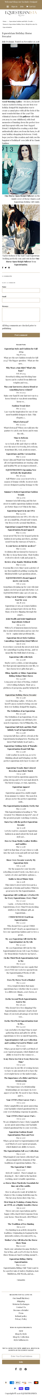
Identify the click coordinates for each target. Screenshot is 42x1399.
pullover (26, 116)
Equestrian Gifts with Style (21, 657)
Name (4, 287)
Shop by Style (21, 1334)
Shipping (21, 1301)
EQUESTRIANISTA (29, 1393)
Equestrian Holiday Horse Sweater (21, 695)
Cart (31, 6)
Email (4, 296)
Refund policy (21, 1316)
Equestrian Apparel (21, 787)
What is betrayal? (21, 422)
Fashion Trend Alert (21, 406)
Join (21, 6)
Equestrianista (20, 264)
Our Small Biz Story (21, 1298)
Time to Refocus (21, 438)
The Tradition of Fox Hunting (21, 1224)
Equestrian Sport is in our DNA (21, 511)
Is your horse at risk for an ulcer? (21, 546)
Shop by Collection (21, 1337)
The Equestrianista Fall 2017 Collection (21, 1151)
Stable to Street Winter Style (21, 879)
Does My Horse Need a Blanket (21, 980)
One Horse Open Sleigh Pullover (19, 196)
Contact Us (21, 1307)
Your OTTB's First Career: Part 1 (21, 1116)
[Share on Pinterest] (9, 267)
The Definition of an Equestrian (21, 711)
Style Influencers (21, 1340)
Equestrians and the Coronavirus (21, 454)
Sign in (14, 6)
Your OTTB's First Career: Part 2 (21, 1100)
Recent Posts (21, 345)
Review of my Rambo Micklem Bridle (21, 562)
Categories (21, 1280)
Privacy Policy (21, 1319)
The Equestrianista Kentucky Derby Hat (21, 806)
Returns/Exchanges (21, 1304)
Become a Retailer (21, 1310)
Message (5, 306)
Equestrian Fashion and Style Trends (21, 21)
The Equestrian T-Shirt (21, 1167)
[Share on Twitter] (6, 267)
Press (21, 1313)
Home (5, 21)
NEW (21, 1331)
